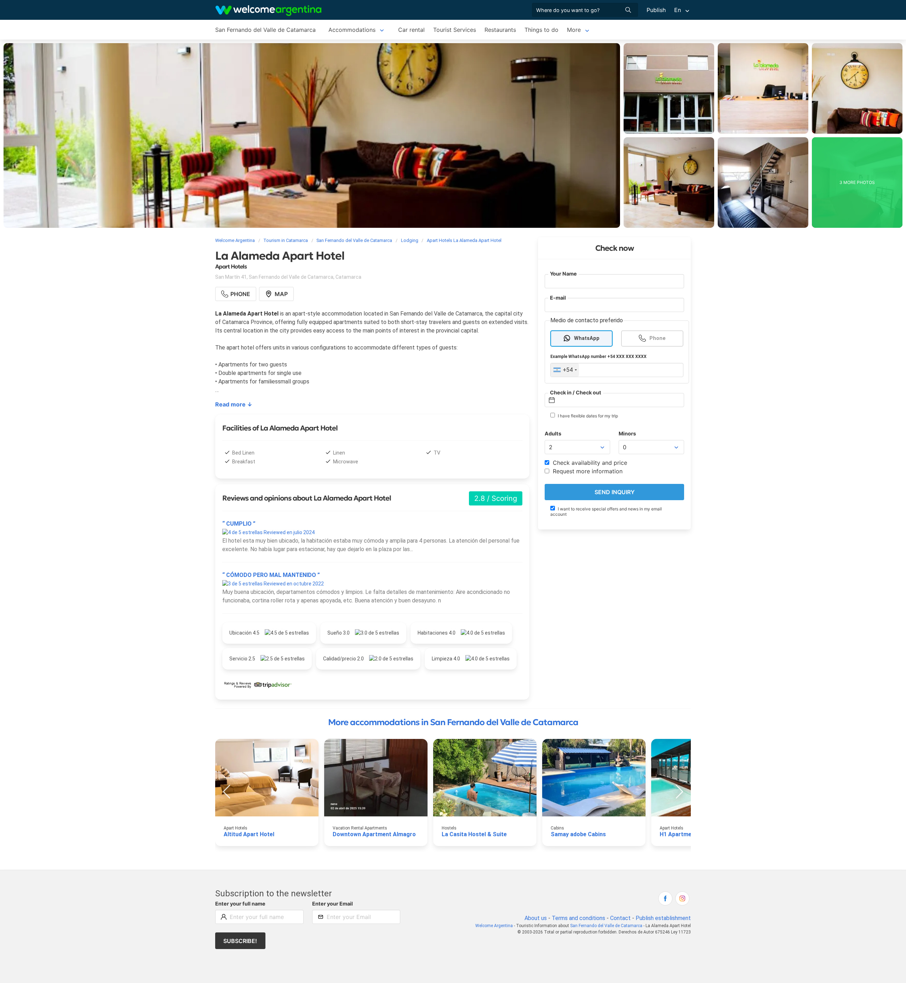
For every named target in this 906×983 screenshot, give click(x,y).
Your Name (563, 274)
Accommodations (351, 29)
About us (535, 918)
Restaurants (500, 29)
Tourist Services (454, 29)
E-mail (558, 298)
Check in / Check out (575, 392)
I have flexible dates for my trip (587, 415)
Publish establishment (663, 918)
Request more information (587, 471)
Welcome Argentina (494, 925)
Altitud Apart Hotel (249, 834)
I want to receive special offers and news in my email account (606, 511)
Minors (627, 433)
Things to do (541, 29)
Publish (656, 9)
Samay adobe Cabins (578, 834)
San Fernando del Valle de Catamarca (265, 29)
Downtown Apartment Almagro (374, 834)
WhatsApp (587, 338)
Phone (657, 338)
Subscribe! (240, 940)
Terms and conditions (578, 918)
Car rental (411, 29)
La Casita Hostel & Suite (474, 834)
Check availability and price (589, 462)
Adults (553, 433)
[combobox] (565, 370)
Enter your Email (332, 904)
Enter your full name (240, 904)
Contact (620, 918)
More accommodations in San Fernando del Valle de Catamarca (453, 722)
